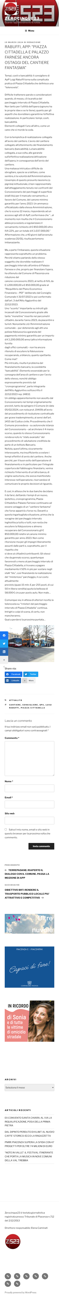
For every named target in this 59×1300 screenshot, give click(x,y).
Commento (12, 738)
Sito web (9, 813)
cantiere (15, 705)
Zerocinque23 (22, 18)
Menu (31, 30)
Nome (9, 781)
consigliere (30, 705)
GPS (41, 705)
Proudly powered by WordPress (20, 1292)
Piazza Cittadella (33, 708)
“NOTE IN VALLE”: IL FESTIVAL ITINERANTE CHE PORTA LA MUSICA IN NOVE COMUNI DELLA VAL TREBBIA (29, 1156)
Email (9, 797)
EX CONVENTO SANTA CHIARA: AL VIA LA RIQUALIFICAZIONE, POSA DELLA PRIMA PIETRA (28, 1121)
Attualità (15, 700)
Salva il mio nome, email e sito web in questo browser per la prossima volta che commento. (27, 833)
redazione (34, 42)
